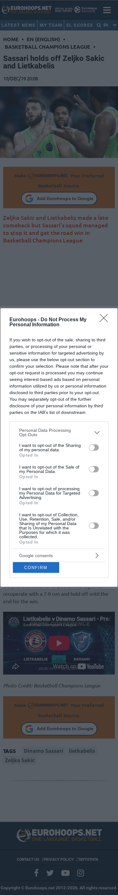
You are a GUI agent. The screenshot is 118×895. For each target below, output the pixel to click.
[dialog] (59, 447)
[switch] (94, 447)
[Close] (106, 320)
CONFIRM (36, 567)
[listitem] (59, 432)
